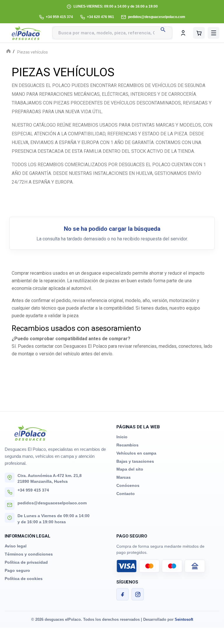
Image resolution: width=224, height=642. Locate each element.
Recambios (127, 445)
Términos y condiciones (29, 554)
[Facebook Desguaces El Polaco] (122, 594)
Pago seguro (17, 570)
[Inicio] (8, 51)
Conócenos (127, 485)
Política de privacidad (26, 562)
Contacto (125, 493)
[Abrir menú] (213, 33)
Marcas (123, 477)
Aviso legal (16, 546)
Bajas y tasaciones (135, 461)
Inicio (121, 436)
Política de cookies (24, 578)
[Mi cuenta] (183, 33)
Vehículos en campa (136, 453)
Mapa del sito (129, 469)
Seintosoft (184, 619)
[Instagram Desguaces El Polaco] (138, 594)
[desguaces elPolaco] (26, 32)
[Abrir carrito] (199, 33)
